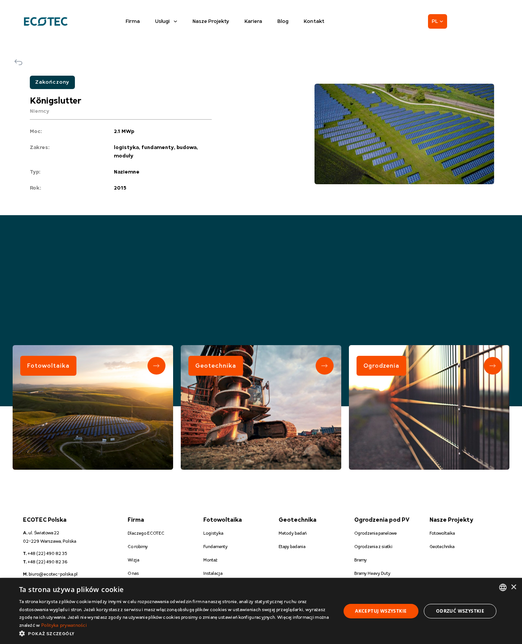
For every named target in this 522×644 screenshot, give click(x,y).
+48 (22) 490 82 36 (45, 562)
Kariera (253, 21)
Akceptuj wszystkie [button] (381, 611)
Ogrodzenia (381, 366)
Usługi (162, 21)
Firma (133, 21)
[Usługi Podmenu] (175, 21)
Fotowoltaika (48, 366)
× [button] (513, 587)
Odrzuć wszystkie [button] (460, 611)
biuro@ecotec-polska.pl (50, 574)
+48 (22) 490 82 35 (45, 553)
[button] (175, 633)
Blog (283, 21)
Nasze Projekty (211, 21)
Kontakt (314, 21)
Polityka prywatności (64, 625)
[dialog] (261, 611)
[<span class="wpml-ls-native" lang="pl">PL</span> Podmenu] (441, 21)
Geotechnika (215, 366)
